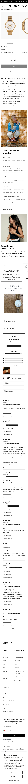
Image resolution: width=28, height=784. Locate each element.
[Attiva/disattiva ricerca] (23, 6)
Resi (4, 697)
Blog (4, 667)
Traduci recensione (7, 413)
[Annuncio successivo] (26, 1)
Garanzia (16, 667)
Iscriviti (14, 735)
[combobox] (13, 383)
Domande (9, 328)
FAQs (15, 664)
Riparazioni (17, 660)
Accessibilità (17, 680)
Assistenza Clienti (18, 657)
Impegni (5, 660)
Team (4, 664)
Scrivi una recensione (14, 345)
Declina (13, 776)
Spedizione (5, 694)
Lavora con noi (6, 675)
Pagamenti (5, 708)
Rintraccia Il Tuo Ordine (9, 701)
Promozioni (6, 704)
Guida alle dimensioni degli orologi (19, 672)
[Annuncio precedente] (1, 1)
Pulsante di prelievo (8, 711)
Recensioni (9, 321)
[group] (4, 43)
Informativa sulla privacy (10, 768)
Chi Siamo (5, 657)
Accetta (13, 772)
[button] (2, 6)
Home (2, 9)
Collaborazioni (6, 671)
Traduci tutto (20, 378)
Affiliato (5, 678)
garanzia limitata (16, 105)
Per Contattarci (18, 676)
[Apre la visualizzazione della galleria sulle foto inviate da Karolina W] (6, 370)
